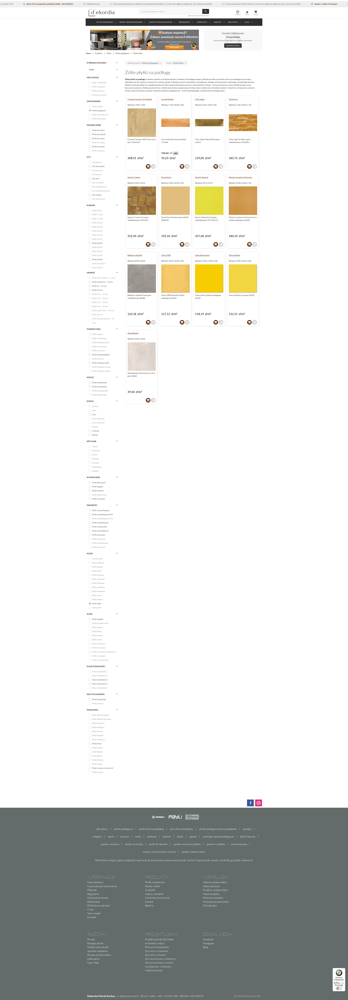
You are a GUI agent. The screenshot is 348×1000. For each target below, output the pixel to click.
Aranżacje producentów (216, 901)
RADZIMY (217, 22)
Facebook (208, 939)
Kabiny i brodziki (154, 894)
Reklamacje (93, 901)
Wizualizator (210, 905)
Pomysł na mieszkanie (157, 947)
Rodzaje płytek (95, 943)
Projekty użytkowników (215, 890)
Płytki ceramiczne (105, 22)
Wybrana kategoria (96, 63)
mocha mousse (239, 844)
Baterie (149, 905)
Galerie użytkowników (215, 882)
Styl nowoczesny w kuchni (159, 962)
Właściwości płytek (98, 947)
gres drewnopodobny (181, 829)
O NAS (246, 22)
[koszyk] (148, 166)
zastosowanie (93, 101)
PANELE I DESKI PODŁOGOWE (130, 22)
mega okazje (93, 77)
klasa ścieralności (96, 666)
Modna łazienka (153, 970)
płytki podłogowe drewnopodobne (218, 829)
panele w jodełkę (216, 844)
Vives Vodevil (234, 255)
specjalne (91, 441)
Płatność (92, 890)
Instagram (208, 943)
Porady (91, 939)
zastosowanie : (142, 63)
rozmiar (91, 205)
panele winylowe (110, 844)
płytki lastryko (248, 836)
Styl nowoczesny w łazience (160, 958)
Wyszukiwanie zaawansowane (198, 16)
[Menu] (343, 969)
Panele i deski (152, 886)
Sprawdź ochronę (233, 45)
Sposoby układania (97, 951)
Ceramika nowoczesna (157, 897)
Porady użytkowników (99, 954)
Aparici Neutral (201, 177)
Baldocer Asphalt (135, 255)
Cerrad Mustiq (167, 99)
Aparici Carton (134, 177)
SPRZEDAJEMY (184, 22)
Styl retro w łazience (156, 951)
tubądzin (97, 836)
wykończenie (93, 477)
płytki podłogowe (123, 829)
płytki (180, 836)
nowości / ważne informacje (304, 4)
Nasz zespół (93, 913)
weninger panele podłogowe (218, 836)
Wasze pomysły (211, 886)
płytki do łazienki (158, 844)
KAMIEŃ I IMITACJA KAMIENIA (160, 22)
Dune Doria (166, 177)
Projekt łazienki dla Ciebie (159, 939)
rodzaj (90, 401)
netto (138, 836)
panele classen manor (193, 851)
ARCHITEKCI (233, 22)
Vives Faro (233, 99)
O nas (90, 909)
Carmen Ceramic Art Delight (140, 99)
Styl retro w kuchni (155, 954)
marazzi (124, 836)
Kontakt (91, 917)
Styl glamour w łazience (158, 966)
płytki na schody (134, 844)
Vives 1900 (166, 255)
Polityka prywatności (98, 905)
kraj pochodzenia (96, 694)
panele (193, 836)
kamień (167, 836)
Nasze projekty (211, 894)
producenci (92, 710)
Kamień (149, 901)
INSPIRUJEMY (202, 22)
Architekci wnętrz (155, 943)
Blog (205, 947)
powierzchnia (94, 329)
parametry (92, 505)
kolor (90, 553)
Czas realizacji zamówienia (102, 886)
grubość (91, 273)
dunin (111, 836)
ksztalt (90, 377)
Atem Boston (133, 333)
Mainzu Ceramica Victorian (240, 177)
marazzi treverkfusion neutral (159, 851)
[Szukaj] (205, 11)
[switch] (339, 988)
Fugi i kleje (93, 962)
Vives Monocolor (202, 255)
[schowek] (153, 166)
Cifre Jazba (199, 99)
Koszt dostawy (95, 882)
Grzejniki (150, 890)
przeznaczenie (94, 125)
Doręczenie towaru (98, 897)
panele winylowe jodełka (187, 844)
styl (89, 157)
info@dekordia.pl (72, 4)
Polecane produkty (213, 897)
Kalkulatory (93, 958)
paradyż (247, 829)
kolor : (175, 63)
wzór (89, 614)
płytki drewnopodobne (151, 829)
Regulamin (93, 894)
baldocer (152, 836)
